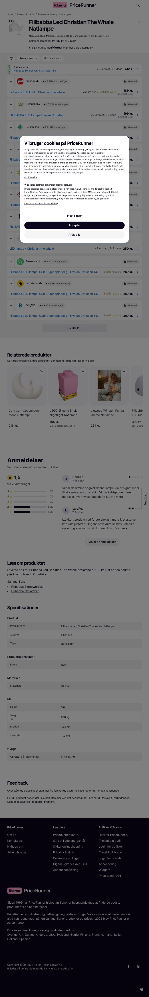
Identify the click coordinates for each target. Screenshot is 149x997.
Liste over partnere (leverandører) (41, 203)
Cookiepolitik (30, 177)
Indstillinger (74, 215)
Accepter (74, 225)
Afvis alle (74, 234)
